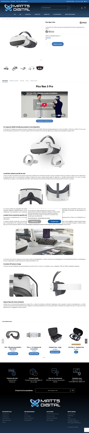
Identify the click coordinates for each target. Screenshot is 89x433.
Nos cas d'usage (27, 416)
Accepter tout (54, 221)
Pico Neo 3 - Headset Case (76, 347)
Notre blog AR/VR (28, 420)
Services (22, 81)
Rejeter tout (34, 221)
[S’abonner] (73, 390)
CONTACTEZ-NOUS (70, 1)
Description (5, 81)
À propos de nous (5, 1)
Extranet (13, 1)
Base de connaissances (22, 1)
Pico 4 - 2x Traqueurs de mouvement (34, 348)
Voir (76, 352)
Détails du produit (14, 81)
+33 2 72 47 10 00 (79, 1)
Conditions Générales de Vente (53, 414)
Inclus (27, 81)
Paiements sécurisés (51, 416)
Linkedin (4, 422)
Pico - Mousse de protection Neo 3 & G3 (13, 348)
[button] (70, 14)
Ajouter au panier (58, 44)
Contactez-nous (77, 378)
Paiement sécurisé (12, 378)
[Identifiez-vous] (82, 8)
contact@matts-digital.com (77, 381)
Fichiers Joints (33, 81)
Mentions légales (50, 420)
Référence (48, 36)
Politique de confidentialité (52, 418)
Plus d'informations (32, 218)
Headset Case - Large (55, 347)
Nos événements (5, 418)
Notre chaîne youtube (6, 420)
